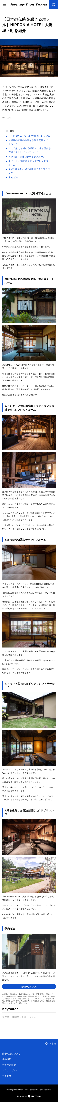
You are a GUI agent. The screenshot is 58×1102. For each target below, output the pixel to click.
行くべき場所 (9, 1064)
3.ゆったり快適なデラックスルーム (26, 156)
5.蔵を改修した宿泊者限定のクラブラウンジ (29, 171)
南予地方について (11, 1053)
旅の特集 (6, 1059)
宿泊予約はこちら (29, 986)
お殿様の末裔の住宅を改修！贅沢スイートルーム (29, 142)
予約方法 (13, 177)
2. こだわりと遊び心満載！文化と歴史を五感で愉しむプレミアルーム (29, 150)
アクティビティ (10, 1070)
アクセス (6, 1076)
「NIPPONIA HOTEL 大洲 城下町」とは (29, 135)
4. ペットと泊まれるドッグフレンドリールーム (29, 163)
